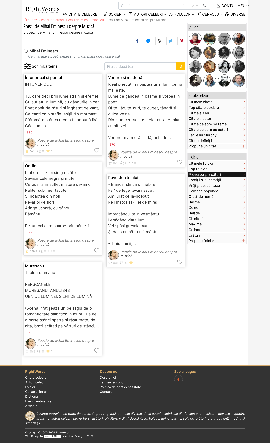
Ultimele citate (200, 102)
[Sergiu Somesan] (238, 80)
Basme (194, 202)
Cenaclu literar (36, 392)
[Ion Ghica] (224, 80)
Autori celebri (148, 14)
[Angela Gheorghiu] (224, 66)
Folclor (182, 14)
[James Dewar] (195, 66)
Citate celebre (35, 377)
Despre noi (108, 377)
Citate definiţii (200, 141)
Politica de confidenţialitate (120, 387)
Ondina (32, 165)
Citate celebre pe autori (208, 130)
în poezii (189, 6)
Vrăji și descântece (204, 185)
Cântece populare (203, 191)
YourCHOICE (52, 436)
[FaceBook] (178, 379)
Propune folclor (201, 241)
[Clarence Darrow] (238, 66)
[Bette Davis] (238, 52)
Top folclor (198, 169)
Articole (31, 406)
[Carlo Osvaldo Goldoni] (209, 52)
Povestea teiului (123, 177)
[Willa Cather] (195, 52)
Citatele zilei (199, 113)
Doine (193, 208)
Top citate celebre (204, 107)
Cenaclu (210, 14)
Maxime (195, 224)
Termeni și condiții (113, 382)
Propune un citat (202, 146)
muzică (43, 144)
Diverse (237, 14)
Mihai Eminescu (44, 51)
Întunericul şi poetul (43, 77)
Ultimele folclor (201, 163)
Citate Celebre (82, 14)
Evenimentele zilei (38, 401)
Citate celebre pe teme (208, 124)
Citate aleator (200, 118)
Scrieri (115, 14)
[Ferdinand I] (224, 52)
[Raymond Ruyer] (224, 39)
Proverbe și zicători (205, 174)
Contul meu (232, 6)
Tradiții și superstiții (205, 180)
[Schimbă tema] (27, 66)
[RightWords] (25, 20)
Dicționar (32, 396)
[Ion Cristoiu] (238, 39)
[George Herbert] (195, 80)
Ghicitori (196, 219)
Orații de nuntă (201, 196)
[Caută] (205, 6)
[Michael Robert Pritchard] (195, 39)
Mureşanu (34, 266)
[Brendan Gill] (209, 39)
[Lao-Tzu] (209, 80)
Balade (194, 213)
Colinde (195, 230)
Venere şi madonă (125, 77)
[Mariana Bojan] (209, 66)
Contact (106, 392)
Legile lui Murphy (203, 135)
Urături (194, 235)
